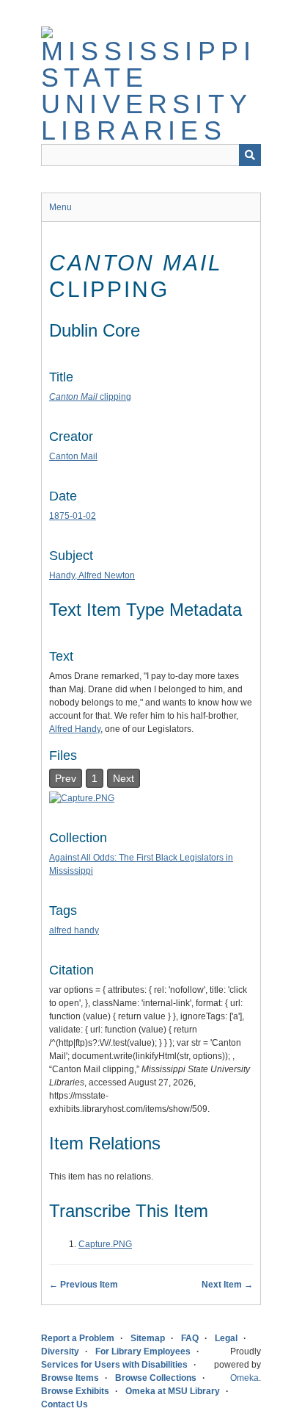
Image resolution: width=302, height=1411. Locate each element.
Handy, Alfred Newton (92, 575)
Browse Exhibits (75, 1391)
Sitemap (147, 1338)
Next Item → (227, 1284)
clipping (90, 397)
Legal (226, 1338)
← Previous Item (83, 1284)
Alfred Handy (74, 729)
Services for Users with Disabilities (114, 1365)
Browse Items (70, 1378)
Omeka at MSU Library (172, 1391)
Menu (60, 207)
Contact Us (64, 1404)
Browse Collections (155, 1378)
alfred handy (74, 930)
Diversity (60, 1351)
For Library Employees (143, 1351)
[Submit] (250, 155)
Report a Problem (77, 1338)
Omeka (244, 1378)
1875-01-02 (72, 516)
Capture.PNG (105, 1244)
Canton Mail (73, 456)
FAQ (190, 1338)
